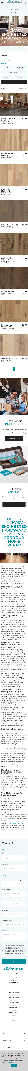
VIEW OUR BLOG (12, 438)
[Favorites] (22, 3)
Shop (5, 1033)
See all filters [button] (13, 82)
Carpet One (4, 18)
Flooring (12, 18)
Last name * (5, 864)
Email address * (6, 900)
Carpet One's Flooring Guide (15, 823)
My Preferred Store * (7, 920)
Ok (14, 1065)
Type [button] (6, 67)
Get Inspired (7, 1040)
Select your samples (12, 504)
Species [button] (6, 77)
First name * (5, 853)
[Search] (25, 49)
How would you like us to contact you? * (12, 880)
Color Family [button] (13, 72)
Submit (14, 961)
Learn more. (11, 1062)
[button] (19, 3)
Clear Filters (4, 63)
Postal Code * (5, 910)
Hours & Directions (14, 982)
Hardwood (20, 18)
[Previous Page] (10, 369)
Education (7, 1047)
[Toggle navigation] (2, 3)
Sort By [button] (21, 88)
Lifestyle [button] (20, 67)
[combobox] (12, 49)
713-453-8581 (14, 12)
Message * (4, 930)
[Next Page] (17, 369)
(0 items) (25, 3)
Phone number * (6, 889)
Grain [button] (20, 77)
